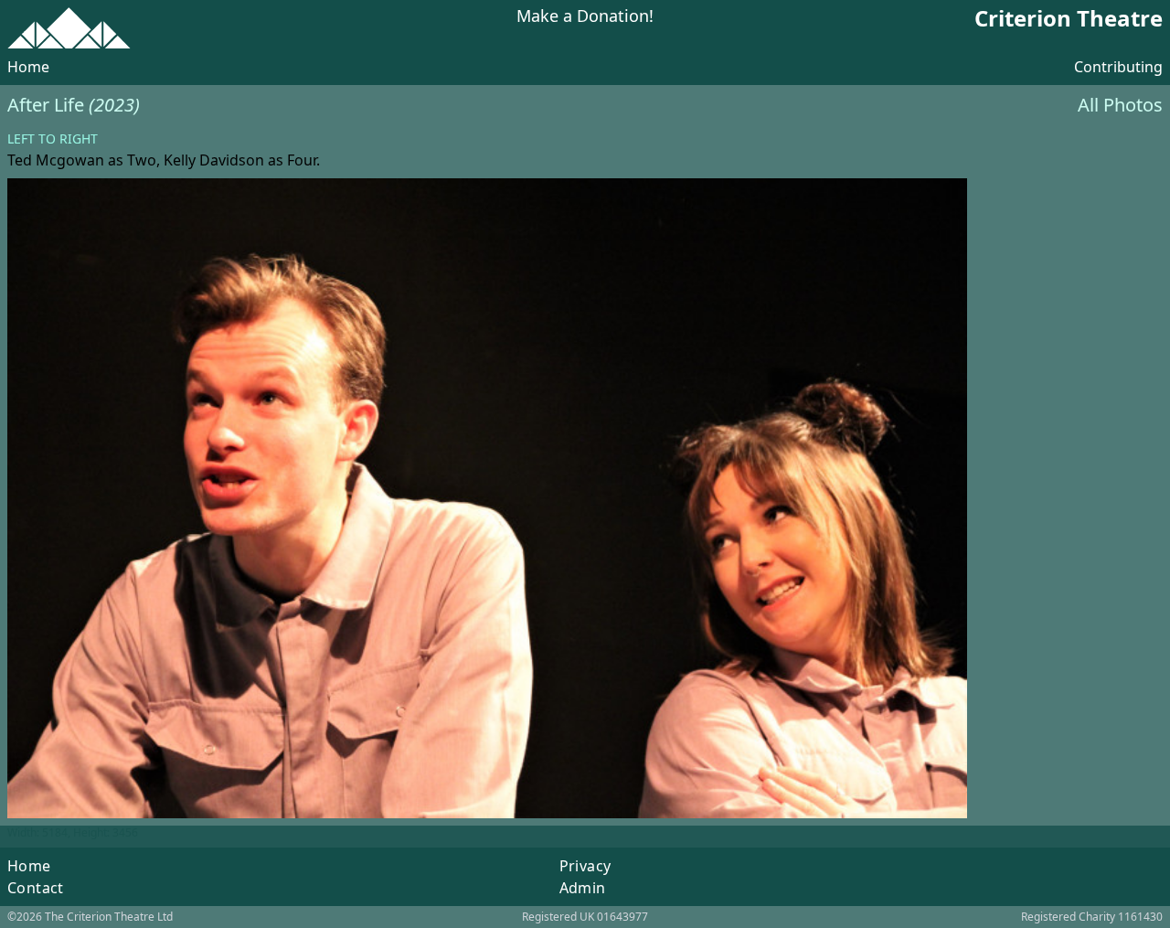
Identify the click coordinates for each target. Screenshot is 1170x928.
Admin (582, 888)
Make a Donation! (585, 17)
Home (28, 67)
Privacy (585, 866)
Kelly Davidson (214, 160)
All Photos (1120, 104)
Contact (35, 888)
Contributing (1118, 67)
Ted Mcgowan (55, 160)
